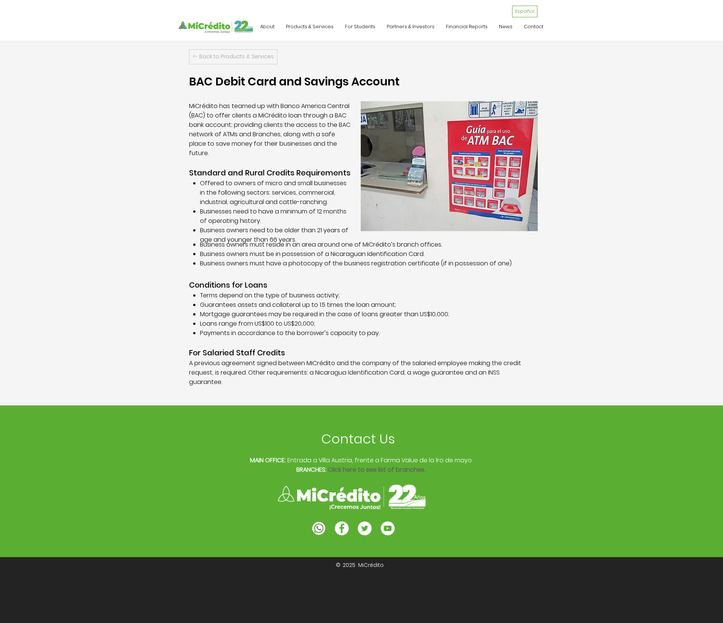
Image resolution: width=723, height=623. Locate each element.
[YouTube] (388, 528)
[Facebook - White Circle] (342, 528)
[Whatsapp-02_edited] (319, 528)
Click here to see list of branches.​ (376, 469)
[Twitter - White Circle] (365, 528)
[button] (267, 26)
